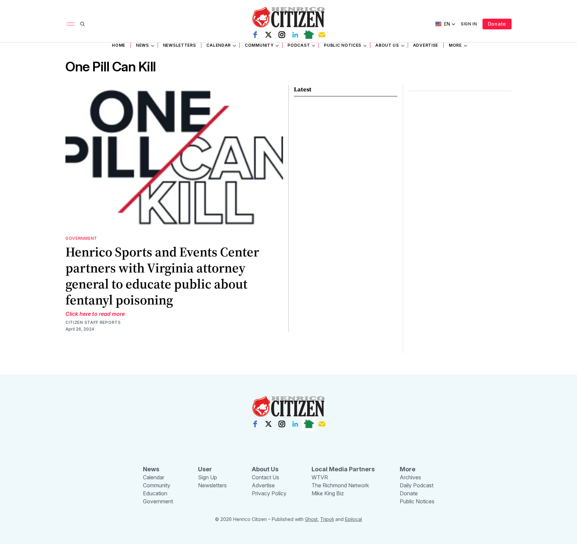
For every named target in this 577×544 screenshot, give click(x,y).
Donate (497, 24)
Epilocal (353, 519)
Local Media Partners (343, 469)
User (205, 469)
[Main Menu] (70, 24)
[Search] (82, 24)
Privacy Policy (269, 493)
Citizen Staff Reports (93, 322)
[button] (445, 24)
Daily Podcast (416, 485)
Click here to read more (95, 314)
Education (155, 493)
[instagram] (281, 34)
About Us (387, 45)
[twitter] (268, 34)
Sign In (469, 23)
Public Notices (342, 45)
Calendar (218, 45)
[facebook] (255, 34)
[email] (322, 34)
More (455, 45)
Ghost (311, 519)
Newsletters (179, 45)
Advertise (425, 45)
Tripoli (327, 519)
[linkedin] (295, 34)
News (142, 45)
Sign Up (207, 477)
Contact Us (265, 477)
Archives (410, 477)
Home (118, 45)
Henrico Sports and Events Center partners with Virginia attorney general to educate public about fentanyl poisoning (162, 276)
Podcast (298, 45)
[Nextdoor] (308, 34)
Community (259, 45)
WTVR (320, 477)
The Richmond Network (340, 485)
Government (81, 238)
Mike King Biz (328, 493)
